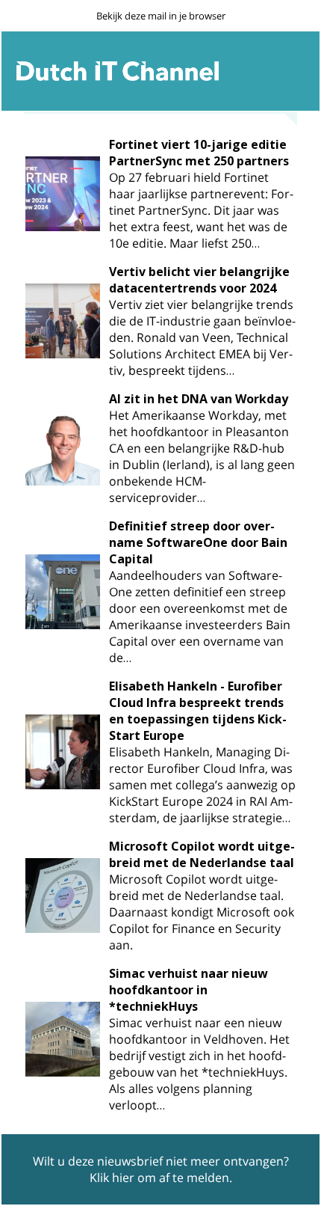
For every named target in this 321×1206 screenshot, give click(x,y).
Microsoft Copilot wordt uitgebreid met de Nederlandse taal (202, 854)
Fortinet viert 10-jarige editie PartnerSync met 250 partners (199, 152)
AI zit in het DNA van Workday (198, 399)
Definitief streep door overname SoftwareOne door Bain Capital (198, 542)
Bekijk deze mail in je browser (160, 15)
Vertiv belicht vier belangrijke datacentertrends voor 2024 (199, 279)
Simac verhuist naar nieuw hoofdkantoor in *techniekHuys (188, 989)
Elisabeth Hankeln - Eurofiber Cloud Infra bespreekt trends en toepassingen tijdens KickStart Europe (198, 711)
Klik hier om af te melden (159, 1177)
